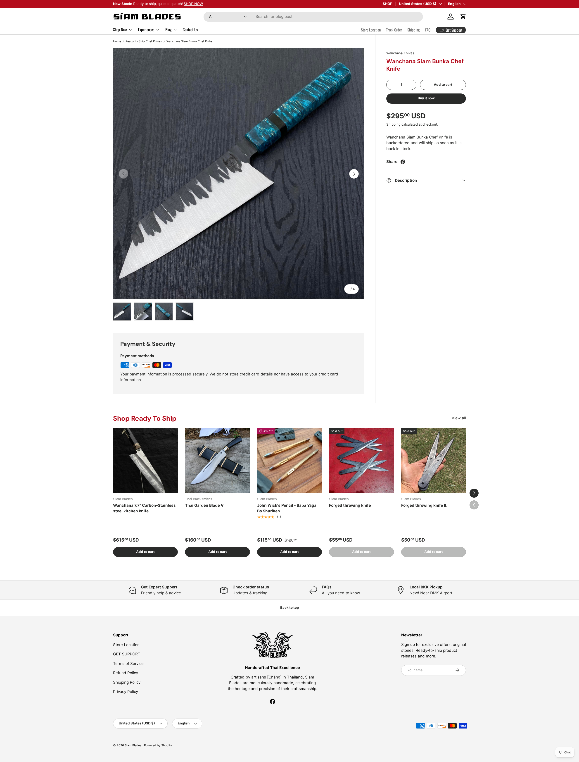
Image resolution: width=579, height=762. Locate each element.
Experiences (146, 29)
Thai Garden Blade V (204, 505)
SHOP (387, 4)
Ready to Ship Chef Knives (144, 41)
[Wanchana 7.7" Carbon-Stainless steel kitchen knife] (145, 460)
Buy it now (426, 98)
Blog (168, 29)
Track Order (394, 30)
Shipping (413, 30)
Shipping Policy (126, 682)
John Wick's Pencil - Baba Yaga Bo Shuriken (286, 508)
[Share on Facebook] (402, 161)
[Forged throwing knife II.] (433, 460)
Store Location (371, 30)
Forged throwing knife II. (424, 505)
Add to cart (443, 85)
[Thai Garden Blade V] (217, 460)
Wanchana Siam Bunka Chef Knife (189, 41)
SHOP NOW (193, 4)
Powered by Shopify (158, 745)
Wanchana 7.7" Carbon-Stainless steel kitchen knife (144, 508)
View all (459, 418)
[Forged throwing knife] (361, 460)
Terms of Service (128, 663)
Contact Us (190, 29)
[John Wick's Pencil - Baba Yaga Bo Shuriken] (289, 460)
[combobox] (313, 16)
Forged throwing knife (350, 505)
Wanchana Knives (400, 53)
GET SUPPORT (126, 654)
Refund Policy (125, 673)
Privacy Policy (125, 691)
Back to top (289, 608)
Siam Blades (133, 745)
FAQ (427, 30)
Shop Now (120, 29)
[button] (463, 16)
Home (117, 41)
